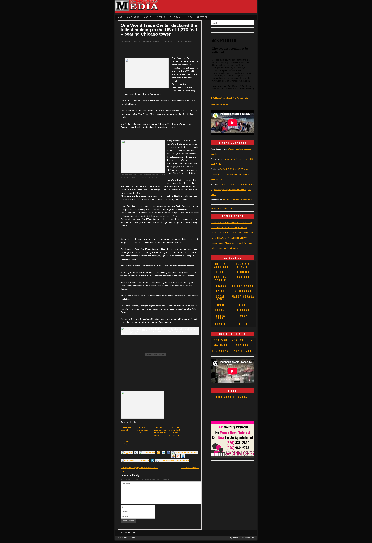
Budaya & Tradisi (243, 265)
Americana (137, 42)
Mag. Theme (233, 538)
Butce (220, 272)
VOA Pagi (243, 345)
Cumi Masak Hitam (190, 467)
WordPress (250, 538)
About (147, 17)
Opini (220, 305)
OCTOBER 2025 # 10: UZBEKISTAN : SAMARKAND (232, 232)
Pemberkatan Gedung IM (126, 428)
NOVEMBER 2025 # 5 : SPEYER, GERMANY (229, 227)
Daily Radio (176, 17)
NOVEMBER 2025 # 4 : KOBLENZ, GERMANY (230, 237)
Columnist (243, 272)
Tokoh (243, 315)
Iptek (220, 291)
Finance (220, 285)
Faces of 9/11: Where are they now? (143, 430)
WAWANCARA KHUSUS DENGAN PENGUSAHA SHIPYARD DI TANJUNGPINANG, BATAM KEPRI (230, 174)
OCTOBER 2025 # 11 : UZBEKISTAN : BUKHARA (231, 222)
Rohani (220, 310)
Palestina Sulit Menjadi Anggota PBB (238, 199)
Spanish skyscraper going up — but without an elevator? (159, 431)
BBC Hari (220, 345)
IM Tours (160, 17)
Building (179, 42)
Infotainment (243, 285)
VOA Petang (243, 351)
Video (243, 324)
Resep (243, 305)
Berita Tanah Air (220, 265)
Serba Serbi (165, 42)
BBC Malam (220, 351)
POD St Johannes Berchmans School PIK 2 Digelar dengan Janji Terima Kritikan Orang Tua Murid (232, 189)
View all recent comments (222, 208)
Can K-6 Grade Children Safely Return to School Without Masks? (175, 431)
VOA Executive (243, 340)
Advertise (202, 17)
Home (119, 17)
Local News (156, 42)
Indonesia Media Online (132, 538)
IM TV (189, 17)
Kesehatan (243, 291)
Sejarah (243, 310)
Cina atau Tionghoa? (232, 397)
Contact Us (133, 17)
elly (129, 42)
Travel (171, 42)
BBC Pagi (220, 340)
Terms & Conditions (126, 533)
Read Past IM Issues (219, 104)
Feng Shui (243, 277)
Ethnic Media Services (126, 442)
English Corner (147, 42)
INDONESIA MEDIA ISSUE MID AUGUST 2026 (230, 98)
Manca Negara (243, 296)
